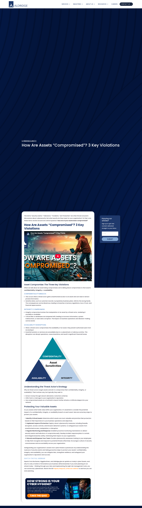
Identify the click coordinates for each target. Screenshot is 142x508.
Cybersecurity (29, 141)
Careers (114, 4)
